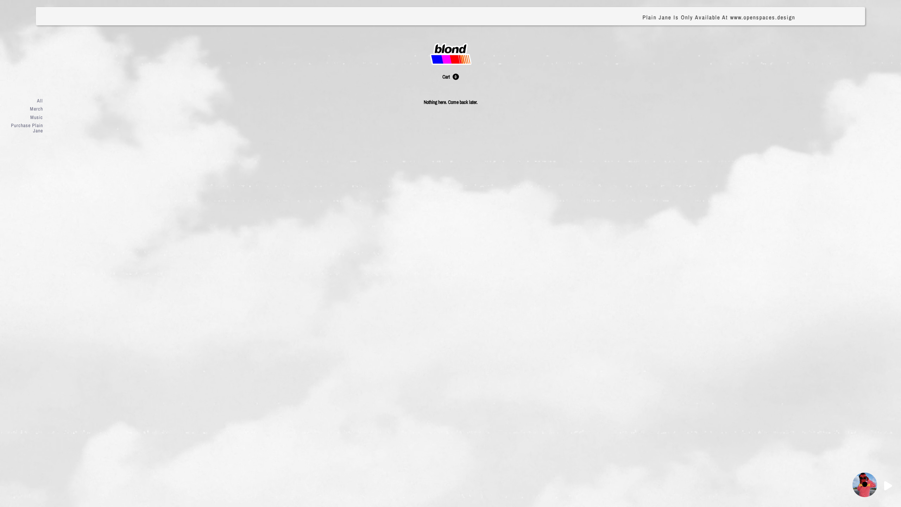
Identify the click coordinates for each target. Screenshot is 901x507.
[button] (450, 76)
